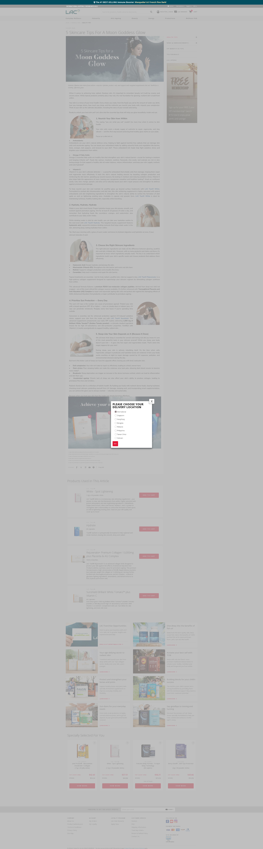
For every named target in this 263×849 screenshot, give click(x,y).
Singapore (120, 415)
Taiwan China (121, 434)
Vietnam (120, 438)
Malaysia (120, 427)
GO (115, 444)
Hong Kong (121, 419)
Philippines (121, 430)
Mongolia (120, 423)
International (121, 412)
